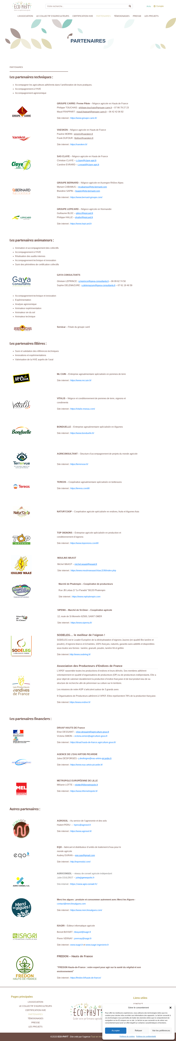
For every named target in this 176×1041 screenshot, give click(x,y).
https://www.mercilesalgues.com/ (86, 910)
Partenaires (103, 16)
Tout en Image (98, 1036)
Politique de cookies (127, 1036)
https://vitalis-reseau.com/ (82, 409)
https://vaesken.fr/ (78, 144)
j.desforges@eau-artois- (95, 758)
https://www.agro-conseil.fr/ (83, 884)
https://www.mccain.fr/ (80, 380)
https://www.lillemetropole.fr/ (83, 791)
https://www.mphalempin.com (86, 596)
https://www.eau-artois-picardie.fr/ (86, 765)
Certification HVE (82, 16)
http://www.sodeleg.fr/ (80, 654)
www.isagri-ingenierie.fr (97, 945)
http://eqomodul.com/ (80, 862)
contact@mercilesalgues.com (71, 904)
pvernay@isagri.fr (82, 938)
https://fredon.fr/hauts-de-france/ (85, 978)
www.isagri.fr (76, 945)
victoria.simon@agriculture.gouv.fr (90, 736)
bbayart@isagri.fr (82, 932)
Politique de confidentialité (146, 1036)
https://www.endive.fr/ (80, 702)
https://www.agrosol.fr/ (81, 831)
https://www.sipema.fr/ (81, 623)
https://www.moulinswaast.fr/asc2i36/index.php (93, 570)
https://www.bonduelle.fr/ (82, 433)
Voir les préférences (161, 1030)
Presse (137, 16)
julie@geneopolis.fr (85, 877)
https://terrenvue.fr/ (79, 464)
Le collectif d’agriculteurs (52, 16)
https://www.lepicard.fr (81, 224)
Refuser (138, 1030)
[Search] (130, 6)
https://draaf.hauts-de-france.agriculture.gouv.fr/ (93, 742)
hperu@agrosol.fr (82, 825)
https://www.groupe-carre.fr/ (83, 118)
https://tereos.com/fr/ (80, 488)
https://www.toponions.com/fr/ (84, 543)
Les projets (152, 16)
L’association (25, 16)
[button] (170, 1007)
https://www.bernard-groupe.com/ (86, 197)
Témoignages (122, 16)
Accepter (116, 1030)
